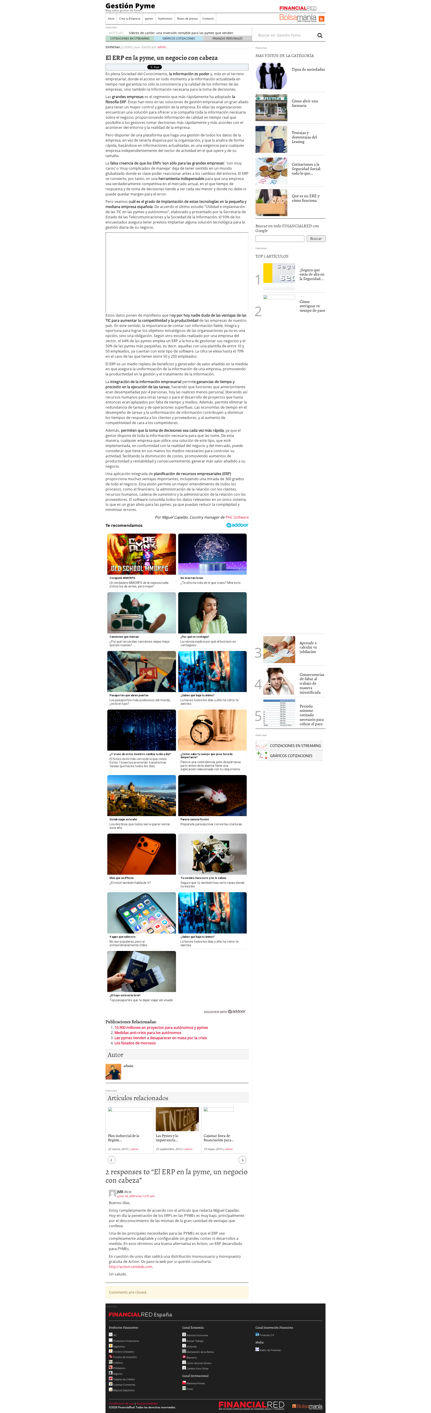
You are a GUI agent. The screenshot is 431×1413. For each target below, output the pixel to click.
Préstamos (118, 1368)
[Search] (320, 35)
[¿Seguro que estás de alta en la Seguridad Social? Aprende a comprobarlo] (279, 276)
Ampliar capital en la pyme (224, 1135)
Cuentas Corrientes (123, 1384)
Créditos (117, 1362)
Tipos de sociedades (308, 69)
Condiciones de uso (121, 1403)
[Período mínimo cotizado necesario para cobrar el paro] (279, 712)
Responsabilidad (147, 1403)
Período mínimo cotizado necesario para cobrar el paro (312, 715)
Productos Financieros (125, 1341)
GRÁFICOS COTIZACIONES (179, 38)
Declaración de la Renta (200, 1352)
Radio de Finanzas (270, 1350)
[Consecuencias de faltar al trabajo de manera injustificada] (279, 680)
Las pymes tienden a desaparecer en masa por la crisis (160, 1037)
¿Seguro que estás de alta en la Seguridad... (312, 274)
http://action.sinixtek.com (130, 1266)
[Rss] (321, 19)
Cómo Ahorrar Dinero (198, 1363)
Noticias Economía (197, 1335)
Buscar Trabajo (195, 1341)
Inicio (111, 18)
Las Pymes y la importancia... (119, 1138)
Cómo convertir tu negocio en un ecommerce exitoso (168, 33)
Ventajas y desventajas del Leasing (304, 137)
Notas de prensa (187, 18)
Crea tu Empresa (129, 18)
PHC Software (236, 517)
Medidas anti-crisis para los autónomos (147, 1032)
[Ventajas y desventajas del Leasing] (271, 139)
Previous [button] (112, 1162)
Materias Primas (195, 1383)
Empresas (113, 47)
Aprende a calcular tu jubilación (308, 647)
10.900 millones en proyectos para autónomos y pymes (161, 1027)
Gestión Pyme (130, 5)
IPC (114, 1335)
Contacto (208, 18)
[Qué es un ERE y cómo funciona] (271, 202)
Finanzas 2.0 (266, 1335)
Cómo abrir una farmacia (305, 103)
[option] (186, 33)
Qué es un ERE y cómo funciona (305, 198)
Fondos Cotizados (123, 1351)
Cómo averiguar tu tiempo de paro (312, 305)
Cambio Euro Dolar (197, 1368)
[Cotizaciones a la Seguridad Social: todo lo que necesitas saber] (271, 171)
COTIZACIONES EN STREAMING (130, 38)
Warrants (191, 1357)
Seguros (117, 1373)
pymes (149, 18)
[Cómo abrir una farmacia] (271, 107)
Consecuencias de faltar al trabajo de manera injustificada (312, 683)
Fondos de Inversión (124, 1357)
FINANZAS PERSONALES (228, 38)
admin (162, 47)
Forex (189, 1389)
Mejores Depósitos (123, 1390)
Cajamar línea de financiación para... (171, 1138)
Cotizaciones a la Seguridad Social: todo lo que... (306, 168)
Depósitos (118, 1346)
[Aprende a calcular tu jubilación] (279, 649)
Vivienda (191, 1346)
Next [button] (242, 1162)
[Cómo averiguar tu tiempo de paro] (279, 462)
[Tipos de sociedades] (271, 76)
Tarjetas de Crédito (123, 1379)
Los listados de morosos (135, 1043)
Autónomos (165, 18)
